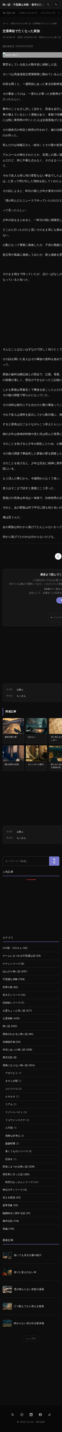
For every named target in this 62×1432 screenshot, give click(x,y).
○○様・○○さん (12, 948)
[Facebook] (40, 1415)
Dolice (30, 1422)
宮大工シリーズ (11, 994)
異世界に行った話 (13, 1174)
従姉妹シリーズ (11, 1002)
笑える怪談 (9, 1197)
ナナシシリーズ (11, 963)
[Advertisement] (31, 908)
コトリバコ (11, 1088)
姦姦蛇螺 (10, 1143)
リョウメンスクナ (15, 1120)
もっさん (21, 695)
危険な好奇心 (12, 1135)
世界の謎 (8, 987)
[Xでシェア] (58, 556)
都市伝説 (8, 1220)
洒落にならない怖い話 (15, 1065)
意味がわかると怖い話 (50, 37)
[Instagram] (22, 1415)
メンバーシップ (48, 13)
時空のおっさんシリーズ (19, 1182)
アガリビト (11, 1073)
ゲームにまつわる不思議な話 (19, 955)
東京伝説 (8, 1057)
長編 (5, 1228)
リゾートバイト (14, 1112)
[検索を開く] (48, 4)
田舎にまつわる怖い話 (15, 1166)
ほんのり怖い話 (11, 971)
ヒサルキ (10, 1096)
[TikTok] (50, 1415)
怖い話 (6, 1026)
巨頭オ (9, 1159)
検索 (54, 861)
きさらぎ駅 (11, 1080)
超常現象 (8, 1205)
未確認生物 (9, 1041)
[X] (13, 1415)
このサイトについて (28, 13)
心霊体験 (8, 1018)
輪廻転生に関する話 (14, 1213)
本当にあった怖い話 (14, 1049)
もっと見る (31, 1338)
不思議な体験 (10, 979)
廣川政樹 (40, 1422)
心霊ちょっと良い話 (14, 1010)
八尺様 (9, 1127)
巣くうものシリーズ (16, 1151)
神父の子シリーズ (13, 1189)
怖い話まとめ (9, 13)
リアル (9, 1104)
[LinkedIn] (31, 1415)
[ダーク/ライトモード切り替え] (56, 4)
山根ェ (20, 689)
